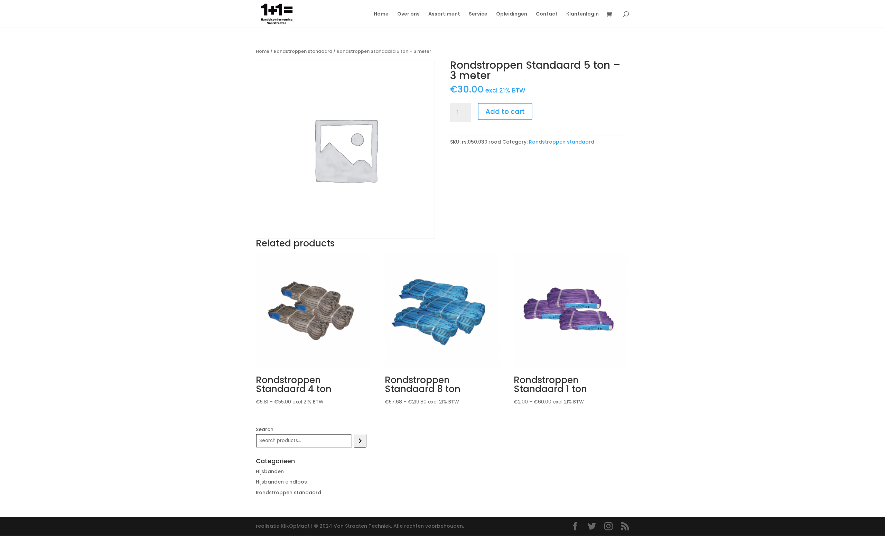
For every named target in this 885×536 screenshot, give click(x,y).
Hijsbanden (270, 471)
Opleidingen (511, 14)
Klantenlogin (582, 14)
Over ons (408, 14)
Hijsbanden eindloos (281, 481)
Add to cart (505, 111)
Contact (547, 14)
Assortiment (444, 14)
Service (478, 14)
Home (381, 14)
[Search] (360, 441)
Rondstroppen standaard (303, 51)
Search (264, 429)
